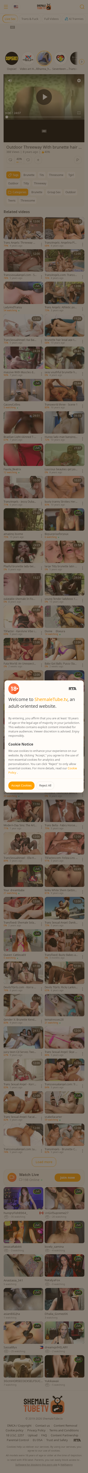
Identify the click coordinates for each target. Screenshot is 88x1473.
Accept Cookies (21, 785)
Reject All (45, 785)
